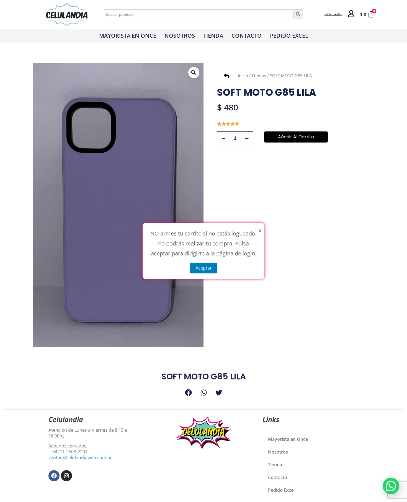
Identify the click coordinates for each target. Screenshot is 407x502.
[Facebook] (54, 475)
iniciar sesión (333, 14)
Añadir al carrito (296, 137)
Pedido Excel (289, 35)
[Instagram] (66, 475)
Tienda (213, 35)
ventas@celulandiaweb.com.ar (80, 457)
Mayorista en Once (127, 35)
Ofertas (259, 75)
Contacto (246, 35)
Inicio (243, 75)
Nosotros (179, 35)
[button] (193, 72)
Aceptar (203, 268)
